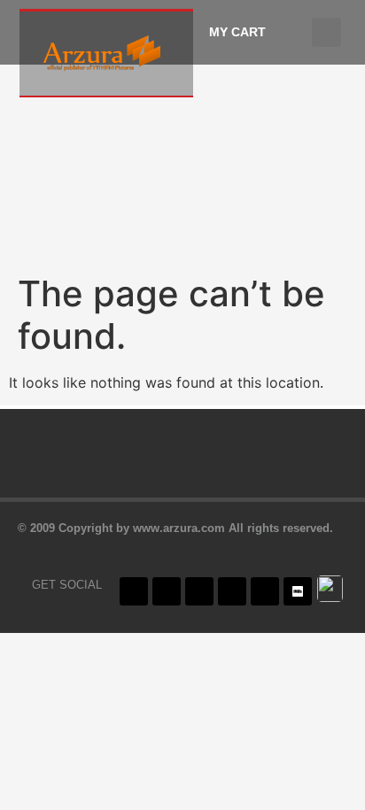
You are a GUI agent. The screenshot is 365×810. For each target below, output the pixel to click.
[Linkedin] (265, 591)
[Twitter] (166, 591)
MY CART (237, 32)
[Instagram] (199, 591)
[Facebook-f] (134, 591)
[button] (326, 32)
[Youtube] (232, 591)
